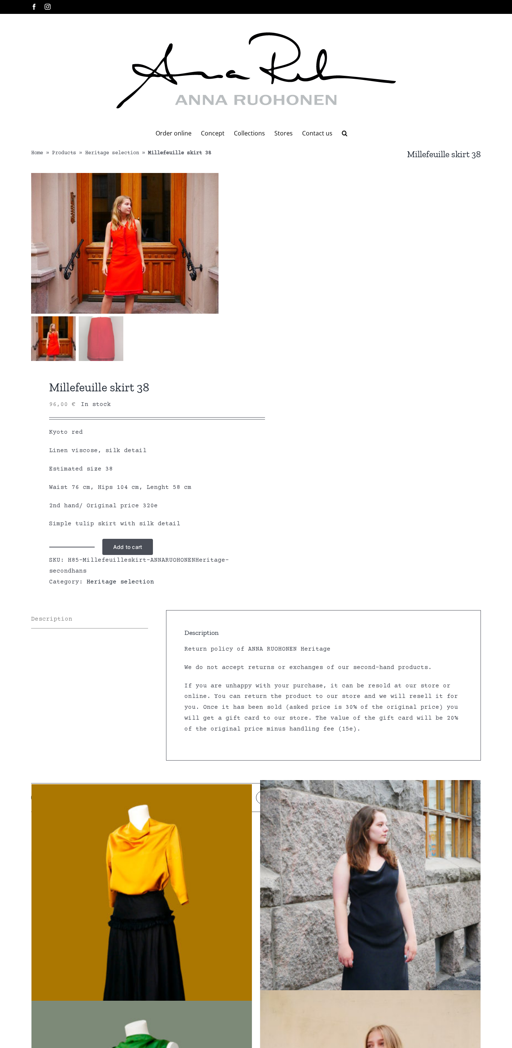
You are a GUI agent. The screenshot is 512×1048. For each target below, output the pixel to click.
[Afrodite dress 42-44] (370, 918)
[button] (344, 133)
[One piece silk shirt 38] (141, 922)
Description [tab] (51, 619)
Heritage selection (112, 153)
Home (37, 153)
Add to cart (127, 547)
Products (64, 153)
